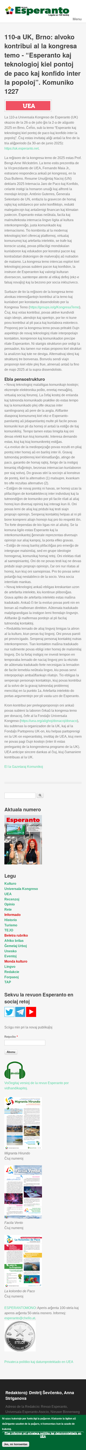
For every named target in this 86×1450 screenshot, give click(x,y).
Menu (77, 19)
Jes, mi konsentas (15, 1444)
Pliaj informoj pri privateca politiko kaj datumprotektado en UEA (43, 1435)
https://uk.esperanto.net (21, 148)
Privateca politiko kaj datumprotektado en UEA (38, 1362)
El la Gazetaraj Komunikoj (23, 766)
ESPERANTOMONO (20, 1308)
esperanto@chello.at (19, 1318)
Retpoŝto (11, 1036)
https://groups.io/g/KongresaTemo (54, 307)
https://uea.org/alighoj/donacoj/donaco (49, 721)
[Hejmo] (43, 11)
